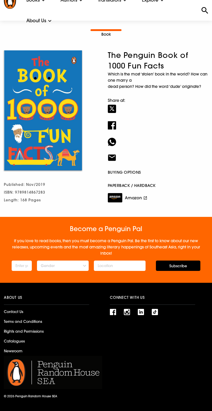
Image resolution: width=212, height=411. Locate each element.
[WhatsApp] (158, 138)
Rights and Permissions (24, 331)
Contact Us (13, 311)
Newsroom (13, 351)
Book (106, 34)
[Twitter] (158, 105)
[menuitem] (36, 20)
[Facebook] (158, 122)
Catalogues (14, 341)
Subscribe (178, 266)
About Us (36, 21)
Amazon (133, 197)
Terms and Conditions (23, 321)
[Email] (158, 154)
